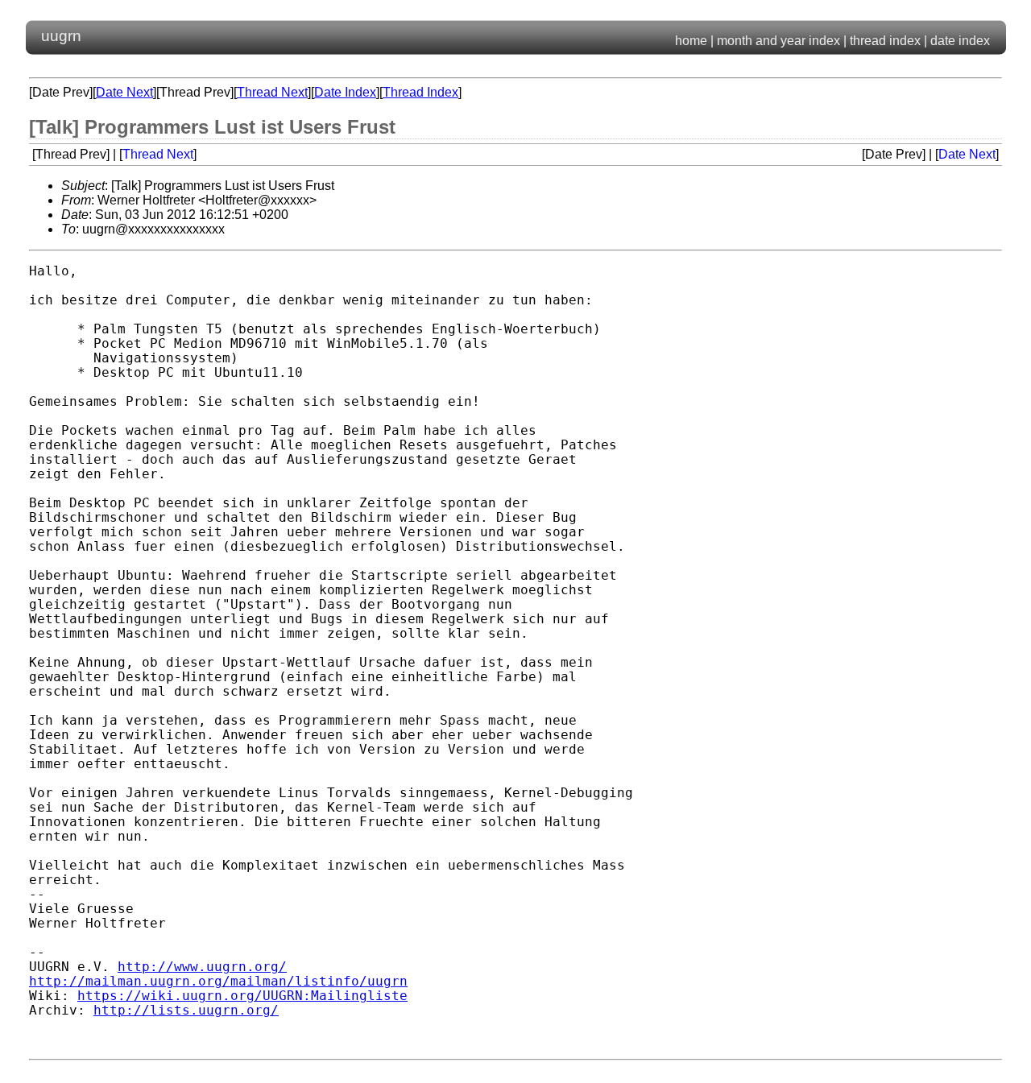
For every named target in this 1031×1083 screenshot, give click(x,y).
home (691, 41)
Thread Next (272, 92)
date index (960, 41)
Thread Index (420, 92)
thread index (885, 41)
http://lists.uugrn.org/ (186, 1010)
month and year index (778, 41)
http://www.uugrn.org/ (202, 967)
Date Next (124, 92)
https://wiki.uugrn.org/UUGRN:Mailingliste (242, 996)
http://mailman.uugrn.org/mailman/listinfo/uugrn (218, 981)
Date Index (345, 92)
